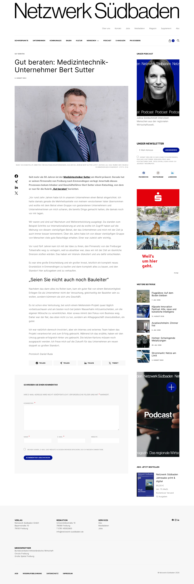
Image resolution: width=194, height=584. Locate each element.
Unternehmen (39, 41)
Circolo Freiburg (22, 553)
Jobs (128, 28)
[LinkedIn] (178, 526)
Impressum (68, 573)
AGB (16, 573)
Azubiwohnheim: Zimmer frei (165, 324)
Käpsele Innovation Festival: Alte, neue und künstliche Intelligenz (164, 309)
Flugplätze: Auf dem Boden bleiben (162, 294)
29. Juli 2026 (156, 345)
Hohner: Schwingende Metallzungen (163, 339)
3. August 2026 (157, 360)
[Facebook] (173, 526)
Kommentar (29, 403)
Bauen (69, 41)
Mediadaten (139, 28)
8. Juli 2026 (156, 330)
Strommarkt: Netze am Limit (164, 354)
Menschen (91, 41)
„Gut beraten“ (59, 188)
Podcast (107, 41)
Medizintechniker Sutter (76, 177)
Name (27, 436)
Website (94, 437)
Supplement (166, 28)
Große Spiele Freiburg (24, 556)
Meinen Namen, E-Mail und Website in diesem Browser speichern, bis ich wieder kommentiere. (65, 449)
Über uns (106, 28)
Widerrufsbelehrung (32, 573)
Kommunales (55, 41)
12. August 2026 (158, 316)
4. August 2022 (20, 78)
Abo (177, 28)
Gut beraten (20, 54)
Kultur (79, 41)
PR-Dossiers (135, 41)
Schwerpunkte (21, 41)
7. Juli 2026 (156, 300)
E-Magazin (120, 41)
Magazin (153, 28)
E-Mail (60, 436)
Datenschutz (53, 573)
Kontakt (118, 28)
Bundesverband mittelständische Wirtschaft (34, 551)
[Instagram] (176, 526)
